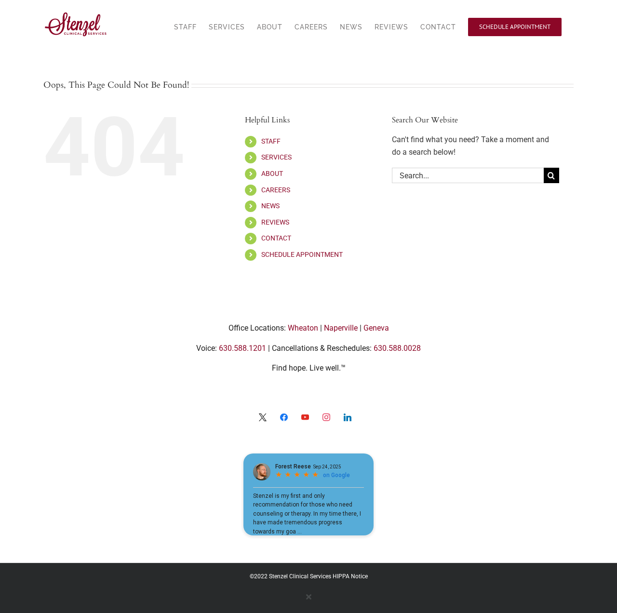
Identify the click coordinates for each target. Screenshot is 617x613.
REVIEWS (275, 222)
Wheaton (303, 328)
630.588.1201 (242, 348)
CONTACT (276, 238)
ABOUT (272, 173)
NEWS (270, 206)
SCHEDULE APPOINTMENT (302, 254)
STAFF (271, 141)
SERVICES (276, 157)
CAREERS (275, 190)
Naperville (341, 328)
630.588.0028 (397, 348)
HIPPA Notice (350, 576)
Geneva (376, 328)
